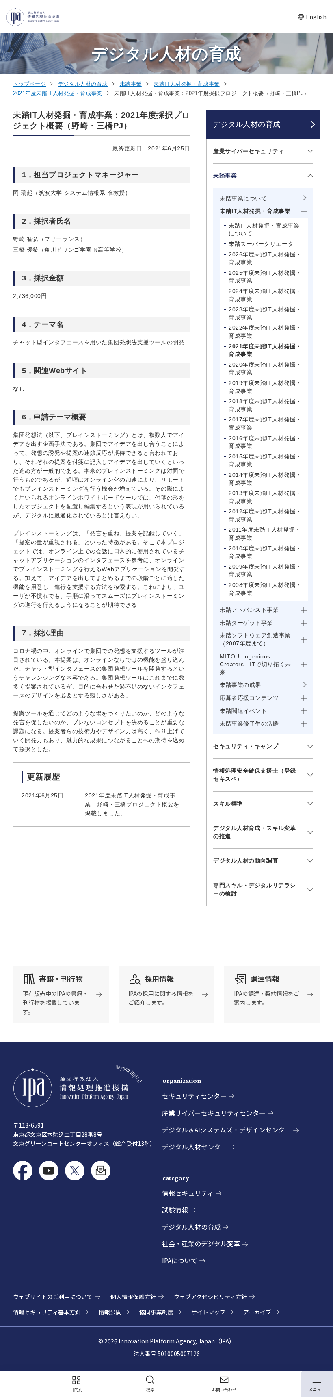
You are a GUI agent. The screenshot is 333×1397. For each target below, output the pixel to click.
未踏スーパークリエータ (261, 244)
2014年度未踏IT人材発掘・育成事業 (265, 478)
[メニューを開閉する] (309, 151)
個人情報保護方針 (133, 1297)
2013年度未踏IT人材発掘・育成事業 (265, 497)
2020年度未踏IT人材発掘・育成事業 (265, 368)
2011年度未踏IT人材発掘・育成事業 (265, 533)
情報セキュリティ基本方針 (47, 1312)
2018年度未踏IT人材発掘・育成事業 (265, 405)
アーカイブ (257, 1312)
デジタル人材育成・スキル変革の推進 (254, 832)
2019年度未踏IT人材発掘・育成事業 (265, 387)
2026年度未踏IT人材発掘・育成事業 (265, 258)
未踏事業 (131, 84)
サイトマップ (208, 1312)
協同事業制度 (156, 1312)
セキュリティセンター (194, 1096)
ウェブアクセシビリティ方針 (210, 1297)
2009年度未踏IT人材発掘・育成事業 (265, 570)
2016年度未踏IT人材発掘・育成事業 (265, 442)
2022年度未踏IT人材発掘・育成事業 (265, 331)
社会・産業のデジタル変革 (201, 1243)
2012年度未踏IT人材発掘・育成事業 (265, 515)
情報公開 (110, 1312)
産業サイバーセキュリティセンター (214, 1113)
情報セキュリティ (188, 1193)
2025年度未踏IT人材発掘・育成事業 (265, 276)
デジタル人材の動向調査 (245, 860)
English (312, 17)
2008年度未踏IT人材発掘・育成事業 (265, 589)
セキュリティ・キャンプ (245, 746)
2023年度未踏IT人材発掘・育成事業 (265, 313)
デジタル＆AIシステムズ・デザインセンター (226, 1129)
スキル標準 (228, 803)
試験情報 (175, 1209)
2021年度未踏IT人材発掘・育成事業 (57, 93)
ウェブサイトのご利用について (53, 1297)
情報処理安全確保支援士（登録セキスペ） (254, 774)
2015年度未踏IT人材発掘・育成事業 (265, 460)
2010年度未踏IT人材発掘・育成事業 (265, 552)
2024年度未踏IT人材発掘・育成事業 (265, 295)
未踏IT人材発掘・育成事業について (264, 229)
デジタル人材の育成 (83, 84)
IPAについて (179, 1260)
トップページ (29, 84)
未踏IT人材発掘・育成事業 (186, 84)
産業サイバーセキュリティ (248, 151)
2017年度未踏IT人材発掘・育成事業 (265, 423)
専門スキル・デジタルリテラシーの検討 (254, 889)
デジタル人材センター (194, 1146)
